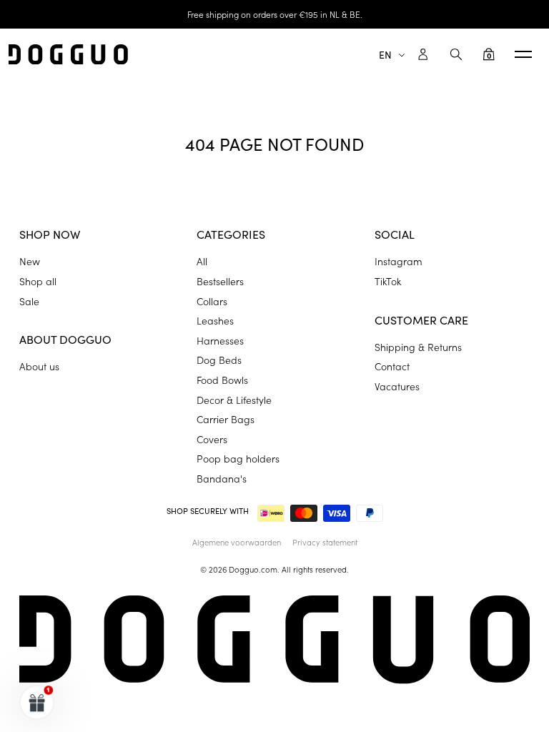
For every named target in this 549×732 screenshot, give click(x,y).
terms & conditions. (435, 494)
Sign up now (362, 453)
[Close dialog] (518, 257)
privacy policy (348, 494)
